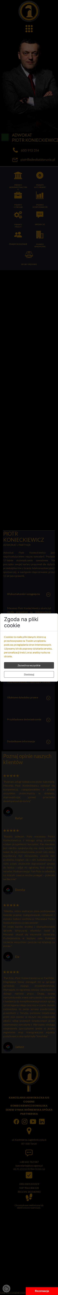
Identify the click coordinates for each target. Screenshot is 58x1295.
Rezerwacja (42, 1291)
